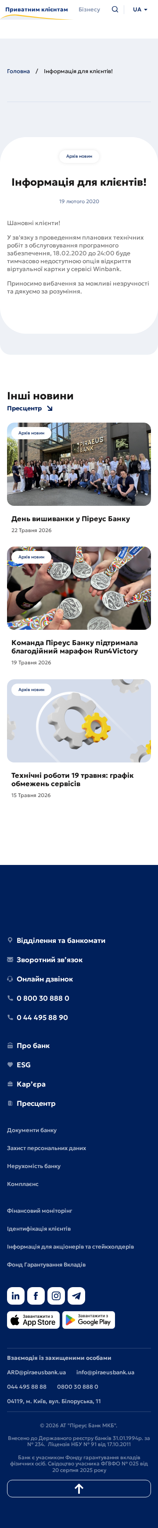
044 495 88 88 (27, 1386)
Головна (18, 71)
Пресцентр (24, 408)
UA (137, 9)
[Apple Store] (33, 1320)
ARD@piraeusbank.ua (36, 1372)
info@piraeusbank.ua (105, 1372)
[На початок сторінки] (79, 1488)
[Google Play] (88, 1320)
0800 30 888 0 (77, 1386)
